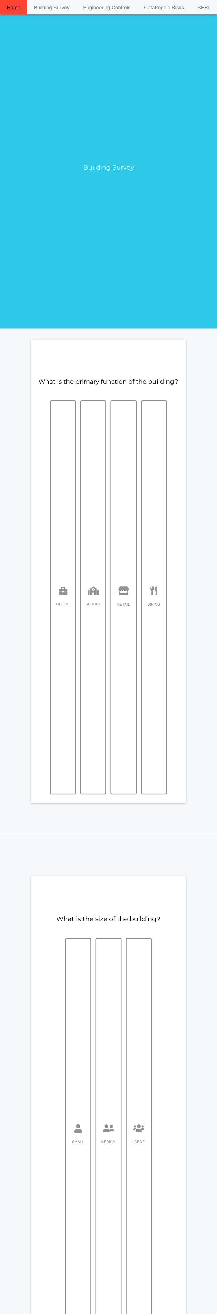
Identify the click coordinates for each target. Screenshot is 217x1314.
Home (13, 7)
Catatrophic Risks (164, 7)
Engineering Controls (107, 7)
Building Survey (52, 7)
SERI (203, 7)
